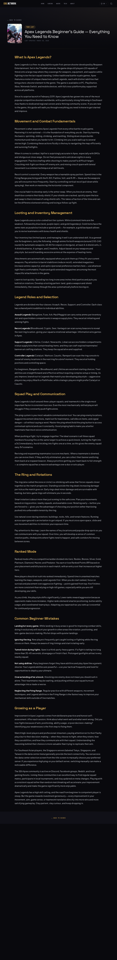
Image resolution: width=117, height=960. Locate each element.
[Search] (111, 4)
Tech (65, 4)
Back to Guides (14, 20)
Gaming (50, 4)
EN (104, 4)
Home (42, 4)
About (72, 4)
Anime (58, 4)
